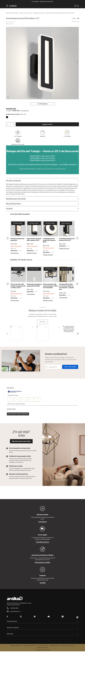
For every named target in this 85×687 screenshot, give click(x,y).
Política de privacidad (29, 645)
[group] (18, 238)
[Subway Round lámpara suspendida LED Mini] (34, 274)
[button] (75, 6)
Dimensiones (43, 104)
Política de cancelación (42, 647)
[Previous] (7, 238)
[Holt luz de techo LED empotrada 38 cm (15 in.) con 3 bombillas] (50, 274)
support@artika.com (15, 611)
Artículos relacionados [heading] (20, 214)
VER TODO (42, 321)
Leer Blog (42, 583)
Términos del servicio (42, 645)
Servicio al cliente (13, 627)
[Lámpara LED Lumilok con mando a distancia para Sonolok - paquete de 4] (67, 274)
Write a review (9, 23)
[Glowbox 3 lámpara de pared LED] (18, 228)
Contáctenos (42, 522)
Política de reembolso (15, 645)
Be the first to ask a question (18, 413)
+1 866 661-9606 (14, 608)
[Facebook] (7, 617)
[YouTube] (49, 617)
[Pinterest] (34, 617)
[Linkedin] (77, 618)
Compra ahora (12, 621)
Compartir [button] (74, 18)
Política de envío (54, 645)
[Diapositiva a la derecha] (77, 62)
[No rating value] (9, 22)
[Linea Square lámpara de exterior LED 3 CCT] (67, 228)
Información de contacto (67, 645)
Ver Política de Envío (42, 542)
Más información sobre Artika (21, 441)
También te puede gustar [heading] (21, 260)
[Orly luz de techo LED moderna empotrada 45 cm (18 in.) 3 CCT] (18, 274)
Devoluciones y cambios (42, 562)
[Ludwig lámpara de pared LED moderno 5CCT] (50, 228)
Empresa (10, 634)
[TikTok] (62, 617)
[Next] (77, 238)
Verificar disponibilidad (70, 366)
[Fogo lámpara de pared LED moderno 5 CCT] (34, 228)
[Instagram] (21, 617)
